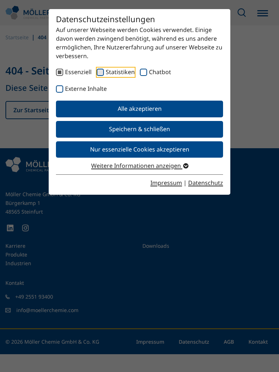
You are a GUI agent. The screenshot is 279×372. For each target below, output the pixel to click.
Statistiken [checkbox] (120, 72)
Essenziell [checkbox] (78, 72)
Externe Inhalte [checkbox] (86, 89)
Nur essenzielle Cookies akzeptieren (139, 149)
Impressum (166, 183)
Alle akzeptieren (140, 109)
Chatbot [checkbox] (160, 72)
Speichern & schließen (139, 129)
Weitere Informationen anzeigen (136, 166)
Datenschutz (205, 183)
